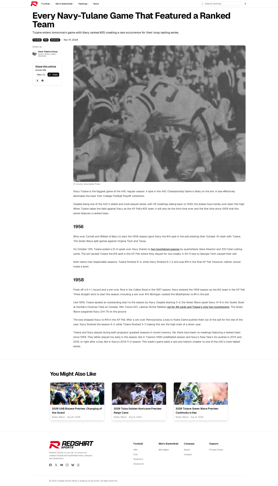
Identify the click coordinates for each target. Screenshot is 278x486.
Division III (138, 464)
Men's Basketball (64, 3)
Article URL (40, 70)
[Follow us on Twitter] (56, 465)
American (55, 40)
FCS (135, 454)
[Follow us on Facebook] (50, 465)
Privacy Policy (216, 449)
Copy (55, 74)
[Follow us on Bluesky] (72, 465)
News (96, 3)
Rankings (82, 3)
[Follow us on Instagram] (67, 465)
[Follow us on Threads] (78, 465)
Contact (188, 454)
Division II (138, 459)
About (187, 449)
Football (45, 3)
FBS (45, 40)
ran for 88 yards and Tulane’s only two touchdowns (198, 307)
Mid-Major (164, 449)
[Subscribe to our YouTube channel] (61, 465)
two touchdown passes (165, 249)
